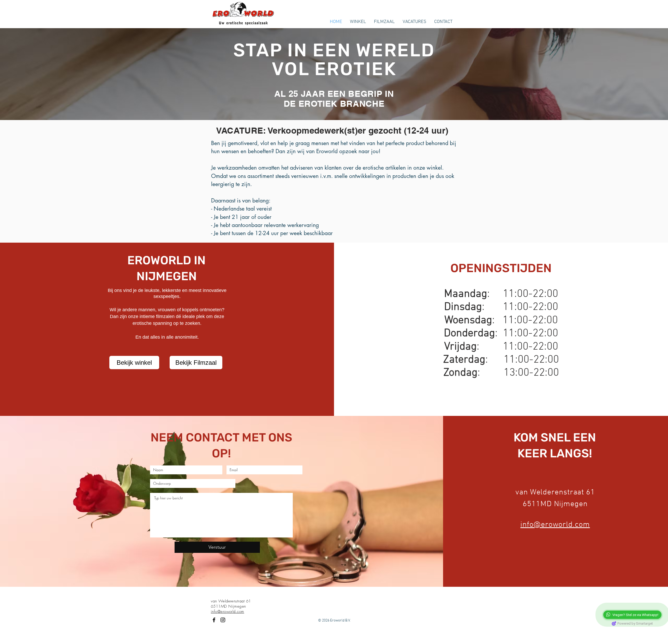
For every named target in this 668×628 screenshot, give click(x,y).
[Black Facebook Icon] (214, 620)
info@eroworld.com (555, 525)
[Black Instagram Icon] (223, 620)
